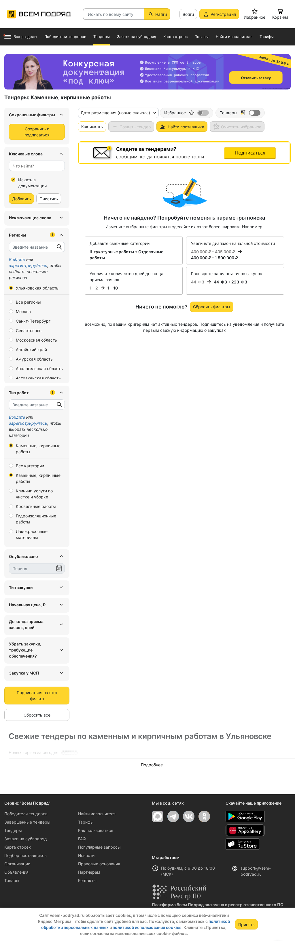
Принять (246, 924)
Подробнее (152, 764)
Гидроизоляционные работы (36, 518)
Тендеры (13, 830)
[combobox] (37, 166)
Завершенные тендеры (27, 822)
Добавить (21, 198)
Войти (188, 14)
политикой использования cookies (147, 927)
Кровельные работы (36, 506)
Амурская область (34, 359)
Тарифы (86, 822)
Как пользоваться (95, 830)
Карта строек (17, 847)
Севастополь (28, 330)
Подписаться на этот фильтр (37, 695)
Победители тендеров (26, 813)
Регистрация (223, 14)
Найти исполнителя (97, 813)
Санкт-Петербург (33, 321)
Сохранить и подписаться (37, 131)
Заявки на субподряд (25, 838)
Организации (17, 863)
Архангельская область (39, 368)
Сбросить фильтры (211, 306)
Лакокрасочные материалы (32, 534)
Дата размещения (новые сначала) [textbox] (115, 112)
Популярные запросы (99, 847)
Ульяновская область (37, 287)
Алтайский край (31, 349)
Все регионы (28, 302)
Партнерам (89, 872)
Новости (86, 855)
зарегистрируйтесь (28, 265)
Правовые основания (99, 863)
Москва (23, 311)
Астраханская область (38, 378)
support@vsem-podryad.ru (256, 871)
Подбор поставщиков (25, 855)
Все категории (30, 465)
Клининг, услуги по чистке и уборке (34, 493)
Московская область (36, 340)
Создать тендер (135, 126)
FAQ (82, 838)
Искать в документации (32, 182)
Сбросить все (37, 715)
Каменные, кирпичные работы (38, 448)
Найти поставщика (186, 126)
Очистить (48, 198)
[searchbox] (34, 166)
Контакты (87, 880)
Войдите (17, 259)
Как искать (92, 126)
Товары (11, 880)
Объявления (16, 872)
